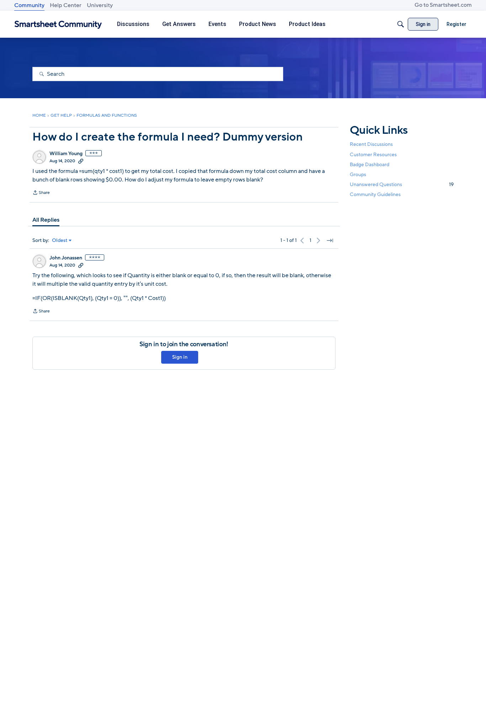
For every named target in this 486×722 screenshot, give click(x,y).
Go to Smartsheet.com (443, 5)
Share (41, 193)
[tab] (46, 220)
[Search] (400, 24)
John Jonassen (65, 258)
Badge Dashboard (369, 164)
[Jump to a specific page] (330, 240)
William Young (66, 154)
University (100, 5)
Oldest (60, 240)
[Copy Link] (80, 161)
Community (29, 5)
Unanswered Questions (402, 184)
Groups (358, 174)
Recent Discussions (371, 144)
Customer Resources (373, 154)
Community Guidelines (375, 194)
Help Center (65, 5)
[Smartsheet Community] (58, 24)
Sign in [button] (179, 357)
